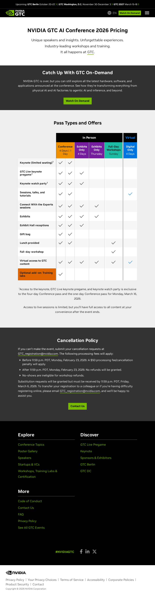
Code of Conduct (30, 501)
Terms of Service (72, 580)
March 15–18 (126, 4)
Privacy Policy (27, 521)
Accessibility (96, 580)
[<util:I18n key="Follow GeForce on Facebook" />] (81, 551)
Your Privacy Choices (42, 580)
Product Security (17, 584)
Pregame (93, 444)
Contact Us (26, 508)
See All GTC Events (31, 527)
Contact (38, 584)
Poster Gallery (27, 451)
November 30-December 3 (85, 4)
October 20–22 (41, 4)
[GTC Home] (15, 13)
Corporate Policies (121, 580)
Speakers (24, 458)
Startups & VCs (29, 464)
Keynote (86, 451)
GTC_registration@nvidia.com (38, 353)
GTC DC (85, 471)
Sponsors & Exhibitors (95, 458)
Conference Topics (31, 444)
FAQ (21, 514)
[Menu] (147, 13)
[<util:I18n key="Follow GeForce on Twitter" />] (94, 551)
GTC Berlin (87, 464)
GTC (90, 52)
